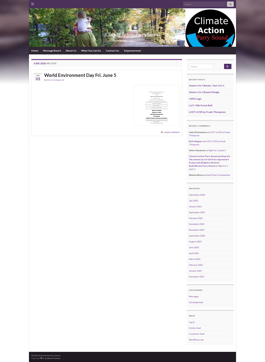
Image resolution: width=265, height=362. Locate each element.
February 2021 (196, 218)
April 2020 (194, 253)
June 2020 (194, 247)
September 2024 (197, 194)
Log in (192, 322)
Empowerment (132, 50)
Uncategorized (58, 80)
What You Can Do (91, 50)
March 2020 (194, 259)
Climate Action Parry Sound (132, 34)
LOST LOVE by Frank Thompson (207, 111)
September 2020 (197, 235)
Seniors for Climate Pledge (204, 92)
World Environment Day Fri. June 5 (80, 75)
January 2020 (195, 270)
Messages (194, 296)
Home (34, 50)
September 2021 (197, 212)
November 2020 (196, 230)
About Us (71, 50)
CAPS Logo (195, 98)
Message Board (52, 50)
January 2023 (195, 206)
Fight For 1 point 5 (217, 150)
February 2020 (196, 265)
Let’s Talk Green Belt (201, 105)
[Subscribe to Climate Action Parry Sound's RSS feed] (32, 3)
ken (48, 80)
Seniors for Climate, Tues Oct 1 (206, 85)
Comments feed (196, 333)
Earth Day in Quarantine (218, 175)
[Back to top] (258, 355)
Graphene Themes (52, 358)
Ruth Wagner (195, 141)
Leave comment (172, 132)
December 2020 (196, 224)
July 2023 (193, 200)
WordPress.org (196, 339)
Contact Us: (112, 50)
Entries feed (195, 328)
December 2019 (196, 276)
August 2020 (195, 241)
